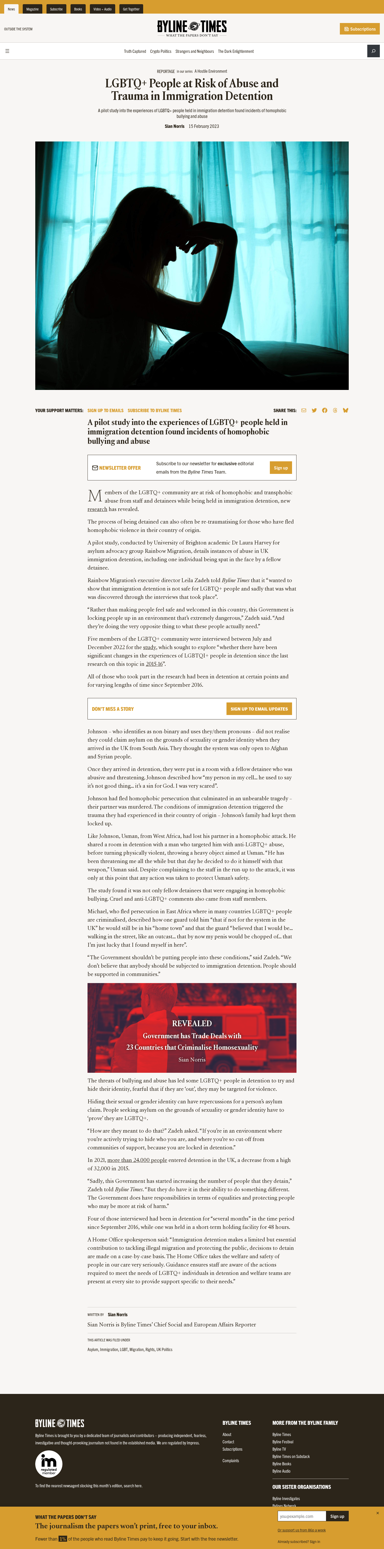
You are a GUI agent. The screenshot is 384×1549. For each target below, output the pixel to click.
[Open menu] (7, 51)
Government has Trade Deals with (192, 1036)
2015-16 (154, 664)
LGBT (124, 1349)
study (149, 647)
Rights (150, 1349)
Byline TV (279, 1448)
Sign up (281, 467)
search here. (133, 1485)
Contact (228, 1441)
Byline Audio (281, 1470)
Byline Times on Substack (291, 1456)
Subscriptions (362, 28)
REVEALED (192, 1024)
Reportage (166, 71)
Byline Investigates (286, 1498)
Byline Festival (282, 1441)
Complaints (231, 1460)
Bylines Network (284, 1505)
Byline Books (281, 1463)
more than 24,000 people (137, 1160)
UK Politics (164, 1349)
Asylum (93, 1349)
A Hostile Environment (211, 70)
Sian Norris (174, 126)
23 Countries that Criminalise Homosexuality (192, 1048)
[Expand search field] (373, 51)
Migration (137, 1349)
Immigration (109, 1349)
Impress (193, 1442)
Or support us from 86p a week (302, 1530)
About (227, 1434)
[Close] (378, 1513)
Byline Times (281, 1434)
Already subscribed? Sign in (299, 1541)
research (97, 509)
